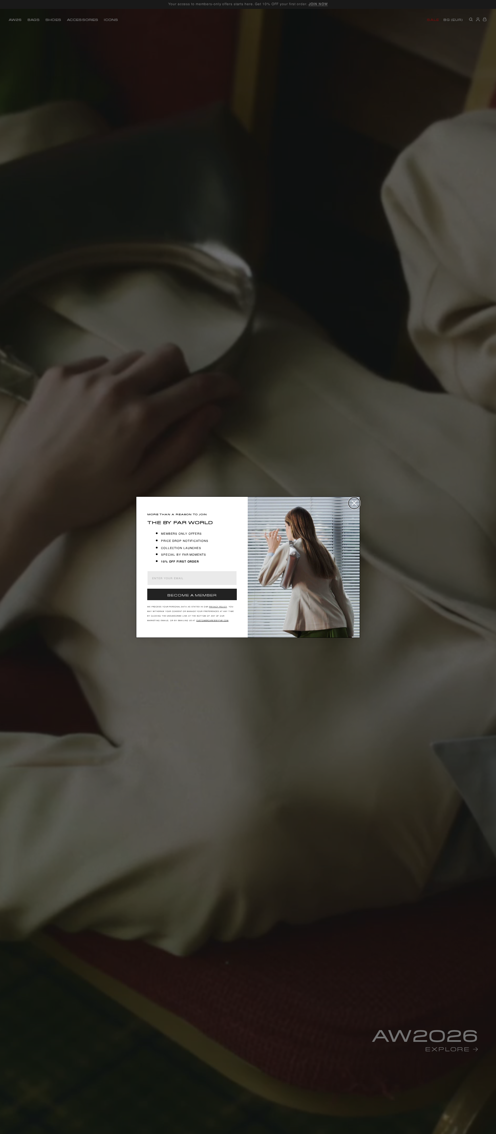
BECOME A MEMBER (192, 594)
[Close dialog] (354, 503)
